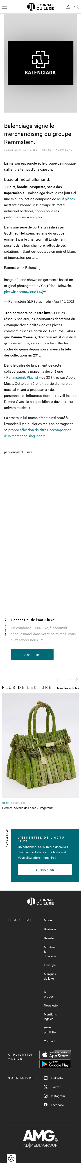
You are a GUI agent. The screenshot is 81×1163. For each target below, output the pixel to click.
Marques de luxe (50, 976)
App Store (55, 1054)
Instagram (58, 1095)
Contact (49, 1041)
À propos (49, 993)
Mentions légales (50, 1016)
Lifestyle (50, 965)
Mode (48, 920)
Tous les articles (67, 688)
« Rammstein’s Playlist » (22, 377)
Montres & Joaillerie (50, 951)
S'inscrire (32, 655)
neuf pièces (66, 198)
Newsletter (51, 1005)
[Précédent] (61, 680)
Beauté (49, 938)
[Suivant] (73, 680)
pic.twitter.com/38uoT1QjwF (26, 291)
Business (50, 929)
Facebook (57, 1104)
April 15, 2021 (64, 301)
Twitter (56, 1087)
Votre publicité (50, 1029)
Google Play (55, 1064)
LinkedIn (57, 1078)
